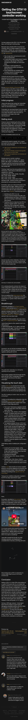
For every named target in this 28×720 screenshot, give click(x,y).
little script (8, 386)
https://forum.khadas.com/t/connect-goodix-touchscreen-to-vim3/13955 (15, 151)
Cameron (8, 673)
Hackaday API (22, 712)
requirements (8, 53)
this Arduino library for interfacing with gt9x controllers (13, 308)
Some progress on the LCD (21, 632)
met (2, 53)
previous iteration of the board (12, 87)
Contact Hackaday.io (12, 710)
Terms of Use (6, 712)
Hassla (8, 684)
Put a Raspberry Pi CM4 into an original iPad (18, 20)
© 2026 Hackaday (14, 716)
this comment (17, 499)
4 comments (24, 635)
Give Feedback (22, 710)
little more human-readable (15, 401)
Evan (7, 31)
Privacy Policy (14, 712)
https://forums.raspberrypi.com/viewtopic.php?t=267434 (15, 148)
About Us (5, 710)
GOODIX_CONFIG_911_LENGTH (10, 314)
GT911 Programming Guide (10, 320)
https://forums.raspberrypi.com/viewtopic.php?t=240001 (15, 154)
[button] (24, 2)
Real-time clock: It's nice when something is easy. (7, 632)
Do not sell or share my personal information (14, 713)
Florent (8, 655)
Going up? (14, 707)
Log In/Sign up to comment (8, 652)
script (7, 467)
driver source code (18, 295)
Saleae (11, 191)
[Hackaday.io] (6, 2)
